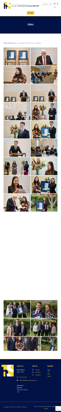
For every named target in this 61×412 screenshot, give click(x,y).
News (48, 374)
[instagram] (55, 7)
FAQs (18, 392)
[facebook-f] (58, 4)
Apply (48, 370)
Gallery (49, 376)
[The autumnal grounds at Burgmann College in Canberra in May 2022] (49, 344)
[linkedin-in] (55, 4)
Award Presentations (10, 43)
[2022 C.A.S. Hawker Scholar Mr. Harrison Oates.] (17, 129)
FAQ (48, 372)
